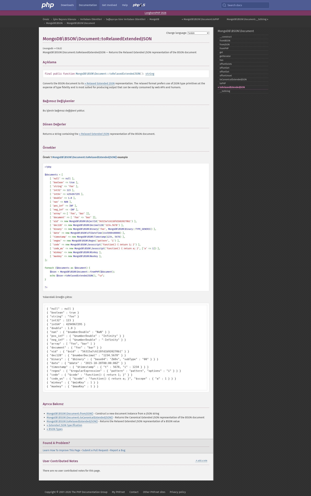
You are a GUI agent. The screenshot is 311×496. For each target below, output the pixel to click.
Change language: (176, 32)
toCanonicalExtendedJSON (233, 79)
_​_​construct (226, 36)
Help (125, 5)
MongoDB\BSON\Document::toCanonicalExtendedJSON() (80, 417)
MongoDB (154, 19)
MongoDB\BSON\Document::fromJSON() (70, 413)
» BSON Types (55, 429)
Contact (133, 492)
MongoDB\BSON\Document (81, 23)
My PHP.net (118, 492)
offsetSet (224, 71)
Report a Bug (117, 450)
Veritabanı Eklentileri (91, 19)
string (149, 73)
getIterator (225, 56)
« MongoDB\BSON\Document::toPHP (200, 19)
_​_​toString (225, 91)
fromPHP (224, 48)
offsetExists (226, 64)
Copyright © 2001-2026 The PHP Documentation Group (76, 492)
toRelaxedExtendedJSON (232, 87)
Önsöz (46, 19)
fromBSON (225, 40)
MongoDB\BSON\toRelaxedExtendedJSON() (72, 421)
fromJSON (225, 44)
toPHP (223, 83)
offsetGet (224, 68)
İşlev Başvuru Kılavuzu (64, 19)
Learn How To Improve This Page (61, 450)
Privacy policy (178, 492)
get (221, 52)
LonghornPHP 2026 (155, 12)
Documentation (88, 5)
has (221, 60)
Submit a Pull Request (95, 450)
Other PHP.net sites (154, 492)
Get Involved (109, 5)
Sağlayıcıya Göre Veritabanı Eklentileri (125, 19)
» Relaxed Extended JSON (100, 83)
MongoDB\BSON (54, 23)
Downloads (67, 5)
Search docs (235, 5)
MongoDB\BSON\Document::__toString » (247, 19)
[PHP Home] (47, 5)
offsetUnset (226, 75)
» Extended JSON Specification (64, 425)
